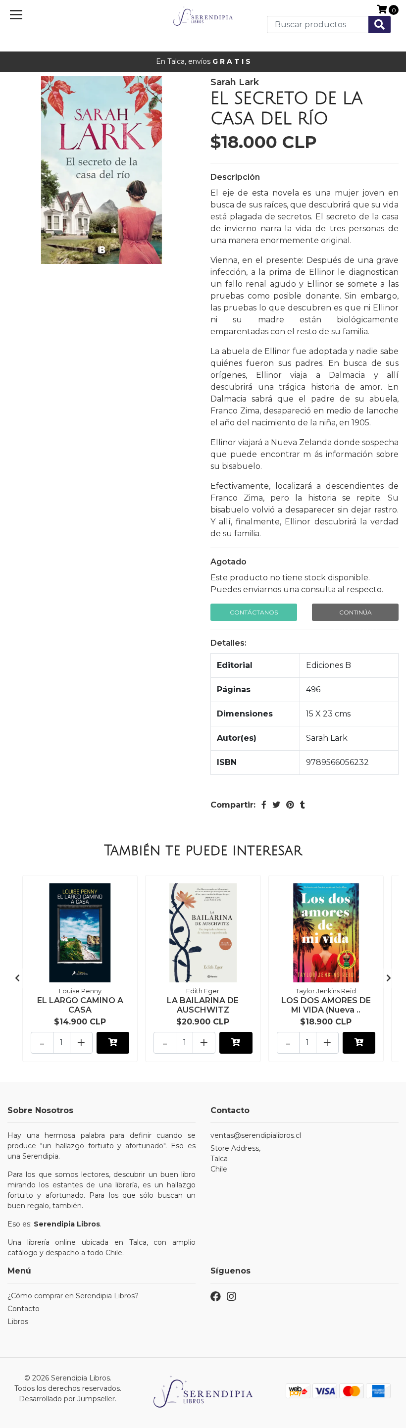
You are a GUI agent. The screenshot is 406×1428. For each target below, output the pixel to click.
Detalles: (228, 643)
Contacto (23, 1308)
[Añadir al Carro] (113, 1043)
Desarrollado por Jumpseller (67, 1398)
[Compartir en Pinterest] (290, 805)
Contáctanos (254, 612)
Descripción (235, 177)
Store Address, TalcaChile (235, 1158)
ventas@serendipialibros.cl (255, 1135)
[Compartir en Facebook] (263, 805)
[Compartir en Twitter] (276, 805)
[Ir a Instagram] (231, 1298)
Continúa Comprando (355, 615)
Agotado (228, 561)
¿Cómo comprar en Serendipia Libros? (73, 1295)
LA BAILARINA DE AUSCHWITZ (203, 1005)
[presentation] (17, 978)
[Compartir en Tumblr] (302, 805)
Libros (17, 1321)
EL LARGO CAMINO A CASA (80, 1005)
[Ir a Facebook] (215, 1298)
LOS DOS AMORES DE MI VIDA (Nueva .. (326, 1005)
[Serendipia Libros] (203, 17)
